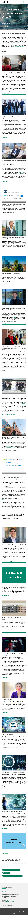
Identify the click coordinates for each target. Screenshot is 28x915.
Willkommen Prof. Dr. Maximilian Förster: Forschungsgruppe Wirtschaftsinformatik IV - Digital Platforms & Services (13, 308)
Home (4, 911)
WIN (20, 276)
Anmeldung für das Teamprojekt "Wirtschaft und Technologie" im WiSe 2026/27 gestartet (13, 73)
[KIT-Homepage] (5, 2)
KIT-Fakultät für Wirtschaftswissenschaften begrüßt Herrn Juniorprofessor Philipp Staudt (14, 545)
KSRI (10, 321)
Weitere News (5, 853)
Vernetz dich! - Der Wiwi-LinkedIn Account (12, 811)
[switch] (19, 2)
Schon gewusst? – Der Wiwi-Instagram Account (13, 772)
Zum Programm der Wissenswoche (10, 452)
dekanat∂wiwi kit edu (9, 901)
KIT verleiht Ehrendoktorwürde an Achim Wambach (14, 160)
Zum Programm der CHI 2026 (8, 414)
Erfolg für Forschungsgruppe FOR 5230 (11, 617)
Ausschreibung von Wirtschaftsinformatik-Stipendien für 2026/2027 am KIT (13, 205)
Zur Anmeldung (5, 93)
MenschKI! (7, 445)
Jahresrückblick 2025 (7, 585)
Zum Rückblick (5, 595)
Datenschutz (15, 911)
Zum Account (5, 789)
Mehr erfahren (5, 137)
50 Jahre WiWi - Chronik (7, 734)
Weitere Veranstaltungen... (7, 891)
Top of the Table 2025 (7, 699)
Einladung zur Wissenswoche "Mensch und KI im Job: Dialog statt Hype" (13, 438)
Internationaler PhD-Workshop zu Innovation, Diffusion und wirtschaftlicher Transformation (14, 477)
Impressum (9, 911)
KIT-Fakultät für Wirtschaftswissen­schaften (13, 2)
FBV (7, 242)
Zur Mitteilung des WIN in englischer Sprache (12, 561)
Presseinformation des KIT (11, 447)
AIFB (3, 401)
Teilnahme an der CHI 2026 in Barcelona (11, 396)
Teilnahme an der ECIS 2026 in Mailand (11, 273)
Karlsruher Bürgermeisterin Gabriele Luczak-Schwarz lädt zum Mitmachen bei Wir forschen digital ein (14, 348)
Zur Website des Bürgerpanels (9, 372)
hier (24, 246)
